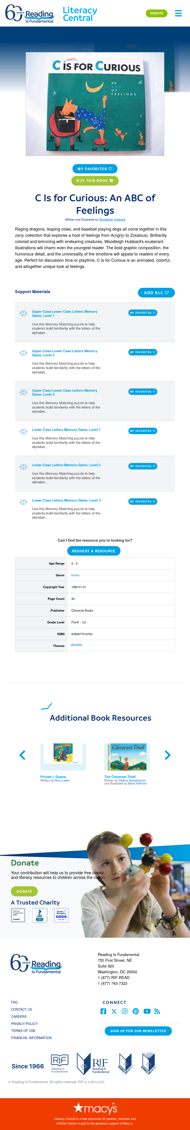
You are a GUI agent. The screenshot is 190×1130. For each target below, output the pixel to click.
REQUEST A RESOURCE (94, 551)
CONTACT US (23, 1009)
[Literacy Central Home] (80, 6)
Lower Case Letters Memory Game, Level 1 (66, 429)
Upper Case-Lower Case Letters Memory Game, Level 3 (64, 392)
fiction (75, 575)
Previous (22, 755)
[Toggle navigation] (178, 13)
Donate (24, 891)
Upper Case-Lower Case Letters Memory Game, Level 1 (64, 313)
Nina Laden (62, 780)
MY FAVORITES (93, 168)
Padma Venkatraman (132, 780)
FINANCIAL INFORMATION (31, 1037)
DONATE (156, 13)
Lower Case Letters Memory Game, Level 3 (66, 500)
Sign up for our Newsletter (138, 1031)
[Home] (33, 6)
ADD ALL (154, 292)
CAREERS (18, 1016)
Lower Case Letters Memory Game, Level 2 (66, 464)
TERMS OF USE (25, 1030)
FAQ (14, 1002)
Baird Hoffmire (137, 783)
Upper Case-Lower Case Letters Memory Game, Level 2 (64, 353)
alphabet (76, 644)
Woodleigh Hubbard (112, 219)
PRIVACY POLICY (24, 1023)
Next (168, 755)
